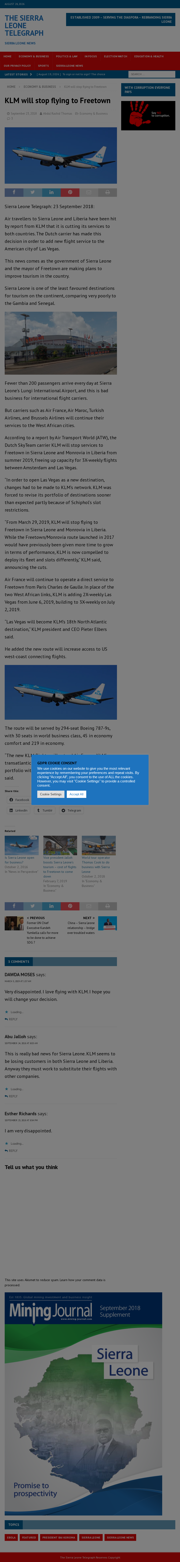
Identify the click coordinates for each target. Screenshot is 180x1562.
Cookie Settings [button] (51, 794)
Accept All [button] (76, 794)
